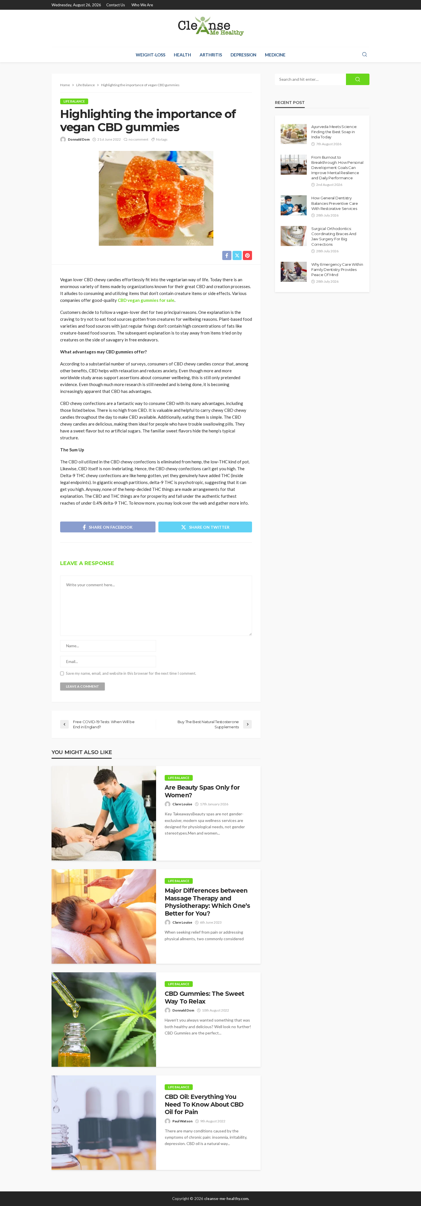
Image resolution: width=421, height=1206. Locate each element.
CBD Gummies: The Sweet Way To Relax (204, 997)
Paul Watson (182, 1121)
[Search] (364, 54)
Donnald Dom (79, 139)
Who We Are (142, 5)
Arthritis (211, 54)
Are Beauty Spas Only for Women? (202, 791)
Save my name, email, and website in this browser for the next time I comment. (131, 673)
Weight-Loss (150, 54)
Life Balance (74, 101)
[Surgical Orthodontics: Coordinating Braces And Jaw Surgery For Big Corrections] (294, 236)
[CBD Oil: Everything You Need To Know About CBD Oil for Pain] (104, 1122)
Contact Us (115, 5)
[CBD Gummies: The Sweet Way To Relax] (104, 1019)
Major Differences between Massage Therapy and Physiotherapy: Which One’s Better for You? (207, 902)
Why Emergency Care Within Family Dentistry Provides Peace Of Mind (337, 269)
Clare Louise (182, 804)
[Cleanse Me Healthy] (210, 28)
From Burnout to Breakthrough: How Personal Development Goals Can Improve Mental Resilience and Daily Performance (337, 167)
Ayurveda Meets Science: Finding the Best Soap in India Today (334, 131)
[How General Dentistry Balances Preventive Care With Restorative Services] (294, 205)
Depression (243, 54)
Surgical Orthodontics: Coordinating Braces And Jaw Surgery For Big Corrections (333, 236)
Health (182, 54)
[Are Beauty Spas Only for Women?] (104, 813)
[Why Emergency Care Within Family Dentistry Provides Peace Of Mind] (294, 272)
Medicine (275, 54)
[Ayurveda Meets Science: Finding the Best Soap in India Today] (294, 134)
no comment (138, 139)
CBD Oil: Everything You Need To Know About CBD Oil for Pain (204, 1104)
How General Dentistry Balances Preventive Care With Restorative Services (334, 203)
